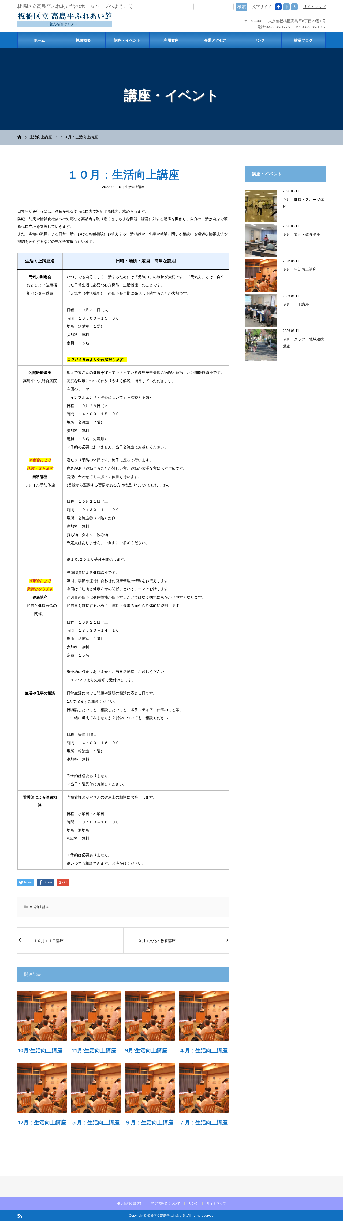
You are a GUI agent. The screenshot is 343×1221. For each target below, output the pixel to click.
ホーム (39, 40)
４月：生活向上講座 (203, 1050)
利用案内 (171, 40)
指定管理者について (165, 1203)
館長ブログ (303, 40)
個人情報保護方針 (130, 1203)
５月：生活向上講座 (95, 1122)
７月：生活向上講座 (203, 1122)
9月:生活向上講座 (146, 1050)
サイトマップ (314, 7)
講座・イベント (127, 40)
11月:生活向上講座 (93, 1050)
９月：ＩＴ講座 (296, 304)
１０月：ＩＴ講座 (48, 940)
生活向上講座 (134, 187)
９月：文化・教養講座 (301, 234)
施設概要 (83, 40)
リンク (259, 40)
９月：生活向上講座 (149, 1122)
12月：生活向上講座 (41, 1122)
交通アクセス (215, 40)
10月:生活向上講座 (39, 1050)
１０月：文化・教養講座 (155, 940)
